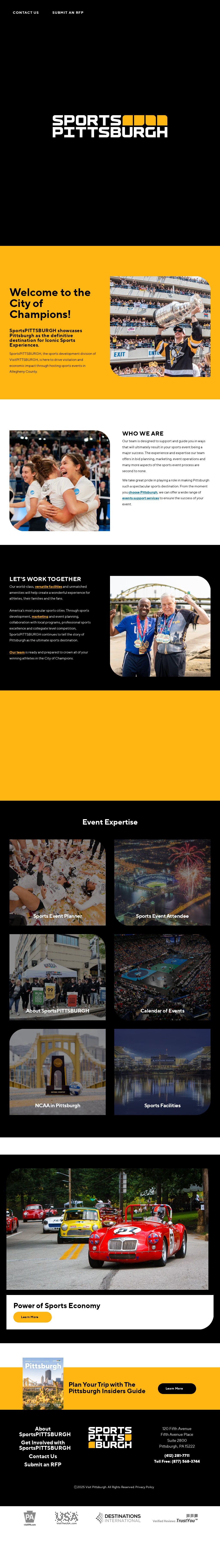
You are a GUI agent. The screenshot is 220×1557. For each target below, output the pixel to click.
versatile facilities (48, 586)
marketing (40, 616)
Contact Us (26, 12)
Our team (17, 652)
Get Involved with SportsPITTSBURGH (45, 1445)
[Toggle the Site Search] (197, 12)
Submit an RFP (68, 12)
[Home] (110, 12)
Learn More (29, 1317)
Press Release (157, 774)
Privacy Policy (144, 1487)
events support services (140, 498)
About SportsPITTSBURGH (45, 1431)
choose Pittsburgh (142, 492)
